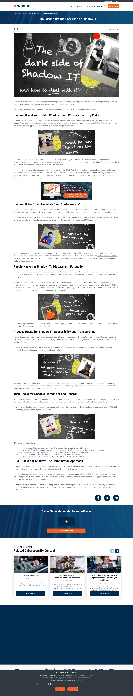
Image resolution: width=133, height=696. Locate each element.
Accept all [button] (60, 689)
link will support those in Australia (53, 290)
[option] (31, 577)
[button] (66, 693)
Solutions (79, 6)
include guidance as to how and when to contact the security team (92, 323)
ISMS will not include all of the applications (65, 209)
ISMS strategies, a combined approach (60, 487)
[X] (107, 498)
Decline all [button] (72, 689)
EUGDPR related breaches (107, 256)
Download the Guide (66, 531)
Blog (24, 14)
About (99, 6)
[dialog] (66, 683)
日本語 (117, 1)
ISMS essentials (24, 339)
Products (70, 6)
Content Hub (89, 6)
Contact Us (112, 6)
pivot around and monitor (55, 407)
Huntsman (17, 14)
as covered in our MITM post (81, 220)
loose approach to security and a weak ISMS (53, 170)
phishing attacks (73, 287)
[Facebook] (98, 498)
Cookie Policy (79, 680)
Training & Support (108, 1)
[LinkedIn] (116, 498)
